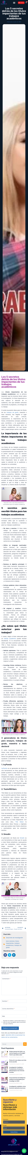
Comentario (6, 978)
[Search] (25, 1044)
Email (4, 1125)
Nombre (5, 1001)
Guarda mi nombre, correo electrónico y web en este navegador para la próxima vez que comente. (14, 1022)
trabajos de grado (13, 412)
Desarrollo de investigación (14, 937)
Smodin (22, 838)
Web (3, 1016)
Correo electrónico (8, 1008)
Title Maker (19, 822)
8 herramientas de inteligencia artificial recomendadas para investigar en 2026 (17, 1079)
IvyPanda (4, 768)
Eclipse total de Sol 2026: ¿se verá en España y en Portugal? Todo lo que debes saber (17, 1053)
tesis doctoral (10, 941)
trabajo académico (10, 638)
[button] (14, 3)
